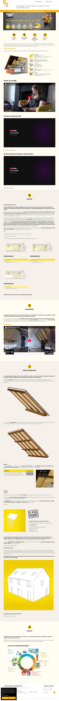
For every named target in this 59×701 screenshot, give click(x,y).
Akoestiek (20, 11)
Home (17, 11)
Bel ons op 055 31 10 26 (39, 1)
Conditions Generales (49, 698)
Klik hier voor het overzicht (9, 616)
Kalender (27, 7)
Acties (30, 5)
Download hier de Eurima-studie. (10, 545)
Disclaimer (41, 698)
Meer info (6, 504)
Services (26, 5)
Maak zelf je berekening (8, 188)
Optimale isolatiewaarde (34, 11)
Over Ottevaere (40, 5)
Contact (48, 5)
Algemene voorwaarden (44, 698)
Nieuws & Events (34, 5)
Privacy (36, 698)
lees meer (14, 38)
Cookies (38, 698)
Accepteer (8, 697)
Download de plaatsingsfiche (9, 150)
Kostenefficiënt (26, 11)
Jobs (44, 5)
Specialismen (22, 5)
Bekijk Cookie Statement (5, 695)
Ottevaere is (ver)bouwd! (20, 7)
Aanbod (17, 5)
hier (31, 46)
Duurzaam (41, 11)
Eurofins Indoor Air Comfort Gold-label (36, 641)
